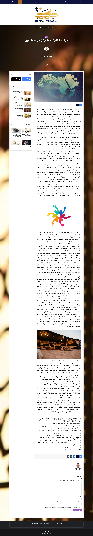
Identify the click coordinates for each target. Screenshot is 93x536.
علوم (46, 1)
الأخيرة (21, 86)
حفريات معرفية (71, 1)
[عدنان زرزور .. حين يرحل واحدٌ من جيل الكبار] (26, 130)
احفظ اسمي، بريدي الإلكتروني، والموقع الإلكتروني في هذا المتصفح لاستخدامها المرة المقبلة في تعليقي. (62, 507)
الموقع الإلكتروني (55, 501)
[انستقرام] (45, 533)
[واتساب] (42, 533)
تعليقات (13, 86)
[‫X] (77, 105)
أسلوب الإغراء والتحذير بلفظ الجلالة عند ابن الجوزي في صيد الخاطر (17, 135)
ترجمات (29, 1)
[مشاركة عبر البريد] (71, 456)
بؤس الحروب (28, 146)
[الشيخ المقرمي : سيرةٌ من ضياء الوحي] (27, 98)
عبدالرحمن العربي (46, 52)
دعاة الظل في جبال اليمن (18, 108)
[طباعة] (68, 456)
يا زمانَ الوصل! (18, 146)
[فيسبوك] (80, 105)
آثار (49, 1)
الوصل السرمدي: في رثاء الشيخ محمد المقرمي (17, 103)
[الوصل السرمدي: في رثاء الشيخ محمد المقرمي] (27, 104)
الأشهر (29, 86)
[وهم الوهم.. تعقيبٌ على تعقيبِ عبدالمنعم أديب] (27, 115)
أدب (54, 1)
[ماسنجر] (74, 456)
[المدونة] (46, 14)
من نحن (24, 1)
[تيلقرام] (44, 533)
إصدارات (34, 1)
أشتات (39, 1)
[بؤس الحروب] (26, 142)
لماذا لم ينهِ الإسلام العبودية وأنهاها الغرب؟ (18, 92)
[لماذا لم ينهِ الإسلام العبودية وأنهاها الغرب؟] (27, 93)
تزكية (43, 1)
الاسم (81, 496)
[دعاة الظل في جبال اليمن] (27, 110)
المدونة (20, 1)
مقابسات (59, 1)
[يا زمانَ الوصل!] (16, 142)
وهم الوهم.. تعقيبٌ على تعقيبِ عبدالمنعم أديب (17, 114)
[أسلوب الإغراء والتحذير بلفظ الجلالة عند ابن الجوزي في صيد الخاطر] (16, 130)
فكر (64, 1)
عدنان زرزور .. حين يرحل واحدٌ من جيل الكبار (26, 134)
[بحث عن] (12, 2)
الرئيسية (78, 1)
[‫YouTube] (47, 533)
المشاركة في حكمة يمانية (46, 531)
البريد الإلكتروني (79, 501)
